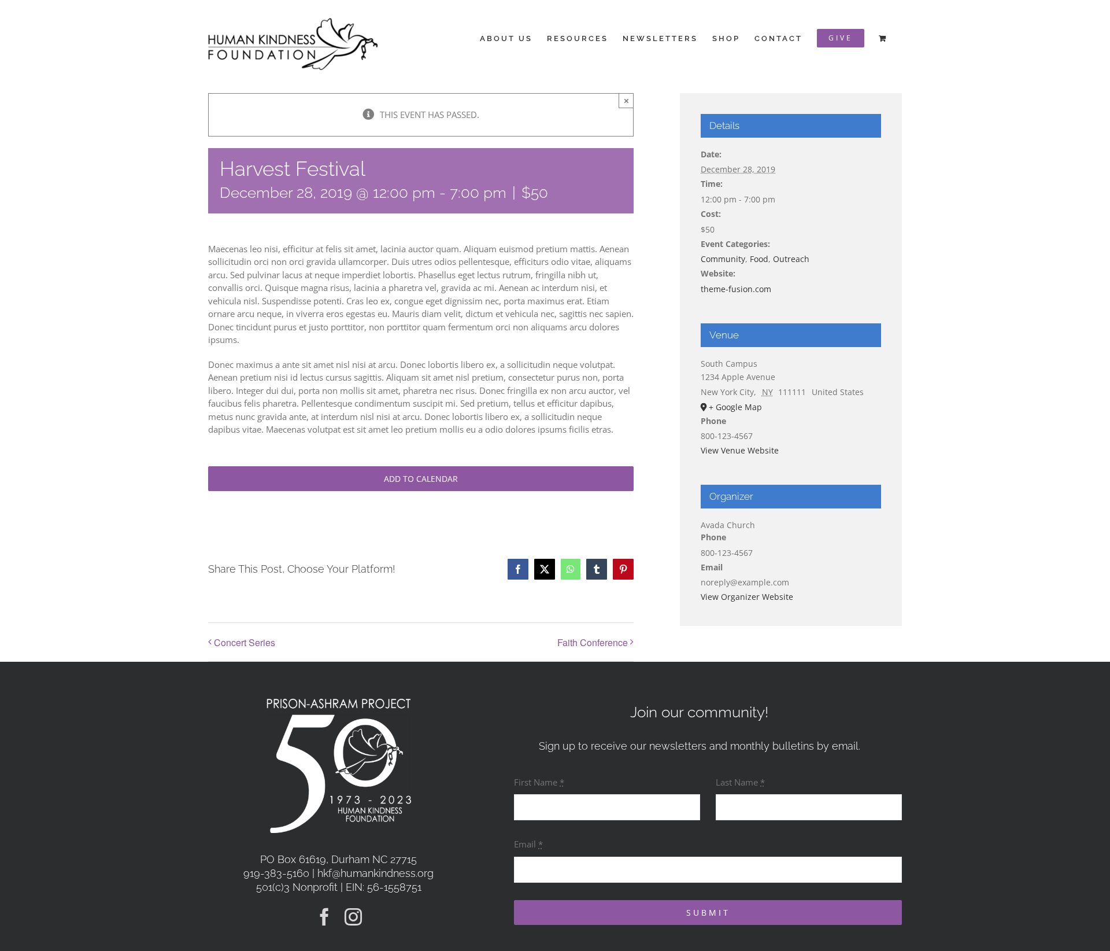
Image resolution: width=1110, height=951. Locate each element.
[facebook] (324, 917)
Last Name (740, 782)
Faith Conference (592, 642)
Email (528, 844)
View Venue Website (740, 450)
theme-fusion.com (736, 288)
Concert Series (244, 642)
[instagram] (353, 917)
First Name (539, 782)
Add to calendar (421, 479)
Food (759, 258)
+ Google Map (735, 406)
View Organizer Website (747, 596)
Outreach (791, 258)
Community (723, 258)
